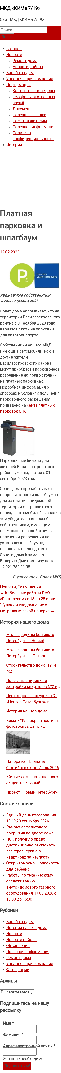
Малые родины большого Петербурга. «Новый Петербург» (30, 638)
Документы (23, 108)
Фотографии (17, 969)
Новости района (28, 66)
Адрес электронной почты (29, 1045)
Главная (14, 48)
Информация (18, 84)
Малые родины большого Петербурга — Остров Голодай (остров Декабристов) (30, 653)
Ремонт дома (25, 60)
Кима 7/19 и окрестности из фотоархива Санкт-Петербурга (32, 724)
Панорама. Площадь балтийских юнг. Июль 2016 (32, 764)
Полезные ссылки (29, 114)
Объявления (29, 587)
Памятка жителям (30, 120)
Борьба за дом (20, 72)
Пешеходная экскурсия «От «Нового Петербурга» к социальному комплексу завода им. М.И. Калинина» (31, 699)
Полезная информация (34, 126)
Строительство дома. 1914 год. (31, 668)
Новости (14, 54)
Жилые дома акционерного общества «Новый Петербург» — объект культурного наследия (32, 780)
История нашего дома (26, 711)
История (14, 144)
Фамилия (13, 1034)
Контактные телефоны (34, 90)
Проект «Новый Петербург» (32, 792)
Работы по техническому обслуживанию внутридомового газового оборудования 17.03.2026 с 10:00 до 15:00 (31, 887)
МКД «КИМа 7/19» (20, 8)
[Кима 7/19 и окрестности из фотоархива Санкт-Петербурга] (18, 742)
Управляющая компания (29, 78)
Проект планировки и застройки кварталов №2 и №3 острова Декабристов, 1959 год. (31, 684)
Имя (8, 1023)
